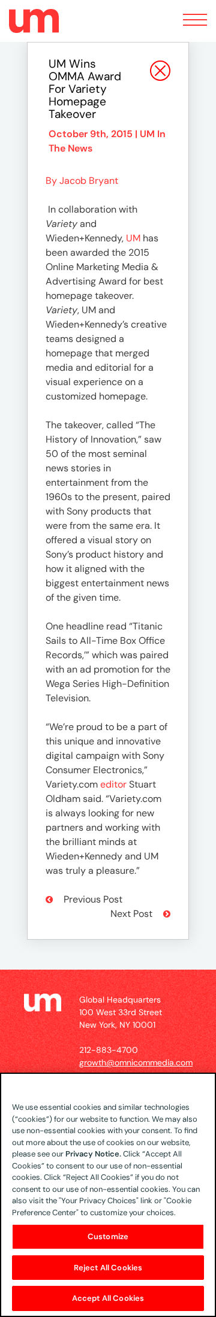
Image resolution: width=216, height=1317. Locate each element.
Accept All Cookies (108, 1298)
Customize (108, 1236)
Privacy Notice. (93, 1154)
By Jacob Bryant (82, 180)
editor (113, 784)
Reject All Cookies (108, 1267)
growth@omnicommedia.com (136, 1062)
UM (133, 238)
